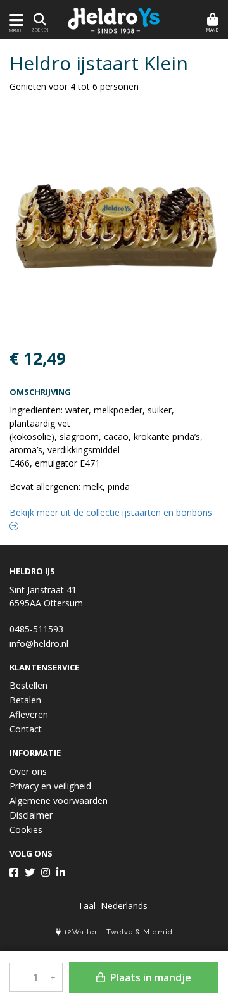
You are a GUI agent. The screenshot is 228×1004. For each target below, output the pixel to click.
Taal (87, 906)
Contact (26, 729)
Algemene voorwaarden (59, 800)
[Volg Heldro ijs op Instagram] (45, 872)
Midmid (158, 932)
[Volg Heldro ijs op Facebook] (14, 872)
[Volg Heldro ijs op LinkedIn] (60, 872)
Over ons (28, 771)
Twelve (119, 932)
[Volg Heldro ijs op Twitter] (30, 872)
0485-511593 (36, 629)
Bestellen (29, 685)
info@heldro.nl (39, 643)
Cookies (26, 830)
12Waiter (81, 932)
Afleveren (29, 714)
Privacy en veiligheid (50, 786)
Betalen (25, 700)
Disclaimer (31, 815)
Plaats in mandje (149, 977)
